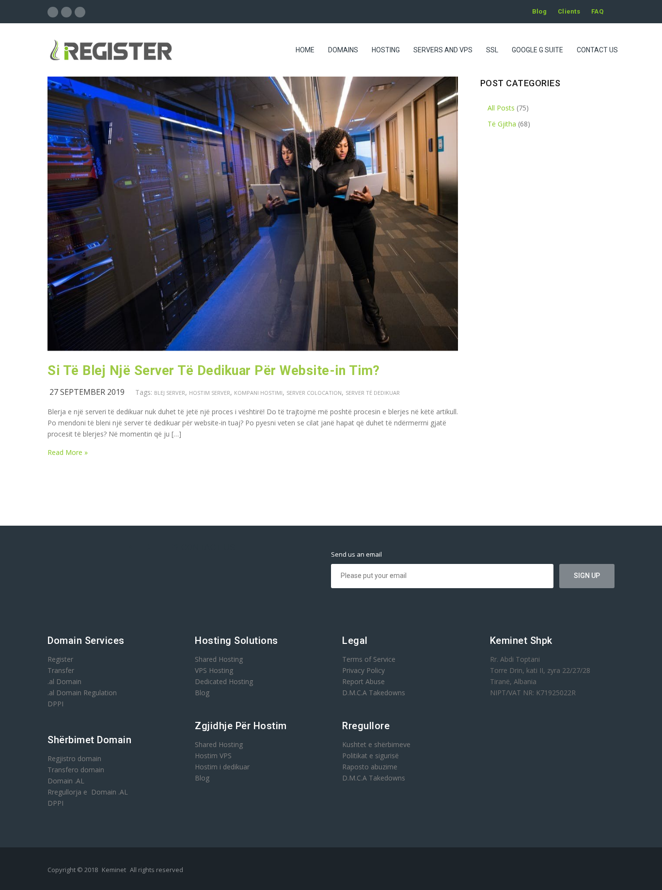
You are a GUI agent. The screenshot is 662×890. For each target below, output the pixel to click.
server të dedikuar (373, 392)
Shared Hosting (219, 659)
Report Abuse (363, 681)
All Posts (501, 107)
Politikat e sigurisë (370, 755)
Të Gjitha (502, 123)
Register (60, 659)
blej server (169, 392)
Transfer (60, 670)
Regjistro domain (74, 758)
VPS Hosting (214, 670)
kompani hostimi (258, 392)
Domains (343, 50)
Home (305, 50)
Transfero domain (75, 769)
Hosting (386, 50)
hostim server (209, 392)
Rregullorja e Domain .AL (87, 791)
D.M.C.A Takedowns (373, 692)
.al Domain (64, 681)
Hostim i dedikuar (222, 766)
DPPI (55, 703)
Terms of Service (368, 659)
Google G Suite (537, 50)
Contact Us (597, 50)
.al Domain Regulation (82, 692)
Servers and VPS (443, 50)
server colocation (314, 392)
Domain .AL (65, 780)
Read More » (67, 452)
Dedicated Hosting (224, 681)
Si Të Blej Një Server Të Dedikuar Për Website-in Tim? (213, 370)
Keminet (114, 869)
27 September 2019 (87, 392)
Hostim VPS (213, 755)
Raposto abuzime (370, 766)
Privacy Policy (363, 670)
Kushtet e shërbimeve (376, 744)
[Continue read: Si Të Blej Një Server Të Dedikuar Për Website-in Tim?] (252, 348)
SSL (492, 50)
